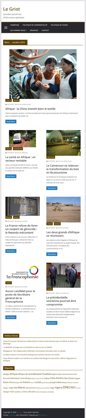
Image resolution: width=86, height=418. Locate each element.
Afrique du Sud (25, 374)
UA (21, 392)
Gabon (32, 382)
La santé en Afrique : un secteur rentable (20, 158)
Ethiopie (16, 382)
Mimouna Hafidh (22, 221)
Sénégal (6, 392)
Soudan (78, 388)
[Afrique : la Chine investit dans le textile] (43, 74)
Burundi (6, 378)
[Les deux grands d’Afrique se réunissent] (63, 209)
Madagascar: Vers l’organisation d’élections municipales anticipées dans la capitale (34, 351)
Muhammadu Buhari (43, 388)
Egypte (77, 378)
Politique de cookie (59, 25)
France (26, 382)
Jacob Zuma (45, 382)
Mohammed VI (31, 388)
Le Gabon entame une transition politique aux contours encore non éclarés (31, 355)
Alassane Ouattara (42, 373)
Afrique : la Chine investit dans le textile (30, 109)
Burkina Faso (72, 374)
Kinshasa (70, 383)
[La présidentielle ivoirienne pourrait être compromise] (63, 275)
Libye (11, 387)
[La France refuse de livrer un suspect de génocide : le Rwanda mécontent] (22, 206)
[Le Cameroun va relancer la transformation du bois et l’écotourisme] (63, 143)
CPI (43, 378)
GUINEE (38, 382)
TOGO (12, 392)
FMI (21, 382)
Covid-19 (38, 378)
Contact (45, 30)
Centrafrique (25, 378)
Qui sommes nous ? (18, 30)
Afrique (8, 100)
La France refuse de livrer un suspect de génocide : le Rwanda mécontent (21, 229)
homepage (14, 25)
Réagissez (34, 30)
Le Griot (11, 9)
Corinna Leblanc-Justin (24, 104)
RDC (73, 387)
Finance (8, 283)
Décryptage (50, 157)
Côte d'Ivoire (56, 378)
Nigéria (58, 387)
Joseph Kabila (55, 382)
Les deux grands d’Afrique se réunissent (63, 233)
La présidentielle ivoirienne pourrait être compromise (61, 301)
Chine (33, 378)
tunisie (17, 392)
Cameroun (15, 378)
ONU (66, 387)
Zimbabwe (51, 392)
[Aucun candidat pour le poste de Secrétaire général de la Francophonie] (22, 272)
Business (57, 224)
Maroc (21, 387)
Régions (16, 100)
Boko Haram (62, 374)
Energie (49, 289)
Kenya (64, 382)
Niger (52, 388)
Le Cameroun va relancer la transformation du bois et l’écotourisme (62, 169)
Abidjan (6, 374)
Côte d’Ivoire (69, 378)
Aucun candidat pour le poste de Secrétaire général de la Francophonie (20, 296)
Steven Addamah (22, 153)
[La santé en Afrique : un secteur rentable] (22, 138)
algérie (54, 374)
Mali (16, 387)
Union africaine (29, 391)
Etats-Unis (8, 382)
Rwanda (16, 217)
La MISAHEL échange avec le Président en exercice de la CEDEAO (27, 347)
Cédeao (47, 378)
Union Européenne (41, 392)
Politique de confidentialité (35, 25)
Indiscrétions (18, 148)
